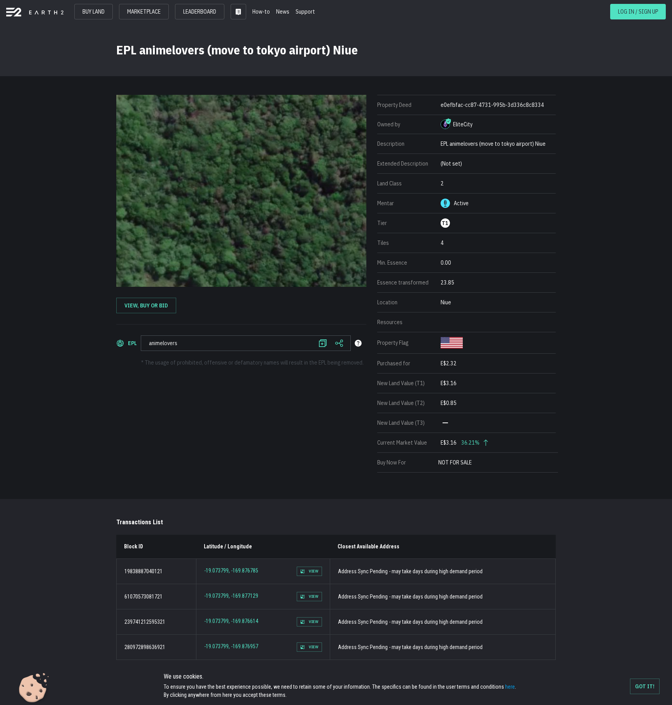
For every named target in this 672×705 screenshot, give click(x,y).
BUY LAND (93, 11)
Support (305, 11)
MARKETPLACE (144, 11)
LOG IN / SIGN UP (638, 11)
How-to (261, 11)
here (510, 687)
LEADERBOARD (199, 11)
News (282, 11)
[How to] (358, 343)
